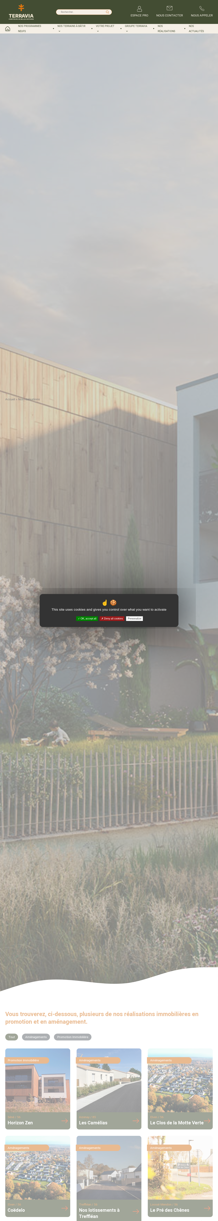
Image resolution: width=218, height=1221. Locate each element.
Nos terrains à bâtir (71, 26)
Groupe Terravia (136, 26)
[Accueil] (10, 28)
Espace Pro (139, 15)
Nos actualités (196, 29)
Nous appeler (202, 15)
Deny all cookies (113, 618)
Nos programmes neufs (29, 29)
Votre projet (105, 26)
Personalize (134, 618)
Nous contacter (169, 15)
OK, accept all (88, 618)
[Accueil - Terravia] (21, 12)
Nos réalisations (166, 29)
